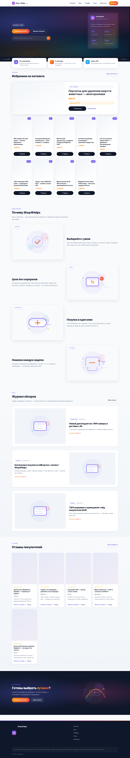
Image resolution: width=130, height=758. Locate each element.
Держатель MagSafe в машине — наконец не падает (22, 591)
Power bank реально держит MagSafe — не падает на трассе (24, 648)
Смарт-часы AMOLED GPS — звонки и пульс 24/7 (43, 183)
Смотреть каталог (20, 31)
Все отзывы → (113, 545)
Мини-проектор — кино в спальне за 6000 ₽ (104, 591)
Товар (29, 604)
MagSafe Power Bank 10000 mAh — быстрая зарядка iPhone (86, 183)
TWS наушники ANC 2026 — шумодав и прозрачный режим (21, 183)
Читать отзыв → (20, 604)
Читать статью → (75, 433)
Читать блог (37, 700)
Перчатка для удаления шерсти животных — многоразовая (90, 92)
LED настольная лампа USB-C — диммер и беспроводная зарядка (106, 142)
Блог (80, 3)
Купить (22, 154)
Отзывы (87, 3)
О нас (95, 3)
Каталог (72, 3)
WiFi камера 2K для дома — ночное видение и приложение (21, 141)
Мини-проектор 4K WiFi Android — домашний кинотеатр (65, 183)
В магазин (77, 108)
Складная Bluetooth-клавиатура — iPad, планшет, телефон (42, 140)
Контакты (103, 3)
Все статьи (112, 400)
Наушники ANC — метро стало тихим (76, 591)
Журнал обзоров (39, 31)
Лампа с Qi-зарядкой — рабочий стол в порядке (49, 591)
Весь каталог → (112, 74)
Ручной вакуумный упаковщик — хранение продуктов (86, 140)
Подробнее (92, 108)
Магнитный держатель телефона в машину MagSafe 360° (65, 141)
